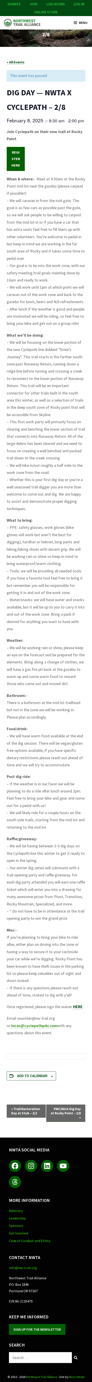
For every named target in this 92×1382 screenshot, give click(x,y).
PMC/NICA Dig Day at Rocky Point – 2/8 (66, 1113)
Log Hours (55, 4)
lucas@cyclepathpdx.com (34, 1025)
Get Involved (18, 1233)
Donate (14, 4)
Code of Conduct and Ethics (29, 1240)
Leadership (17, 1218)
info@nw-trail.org (23, 1267)
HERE (77, 1006)
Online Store (46, 12)
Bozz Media (77, 1377)
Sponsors (16, 1225)
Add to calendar (32, 1075)
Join (34, 4)
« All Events (15, 62)
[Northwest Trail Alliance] (21, 22)
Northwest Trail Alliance (41, 1377)
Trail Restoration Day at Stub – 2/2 (25, 1111)
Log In (79, 4)
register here (15, 158)
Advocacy (16, 1210)
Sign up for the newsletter (37, 1329)
